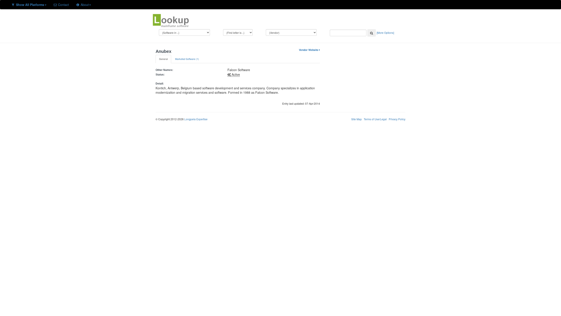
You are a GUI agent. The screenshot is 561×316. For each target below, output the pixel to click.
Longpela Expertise (196, 119)
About (84, 4)
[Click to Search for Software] (371, 33)
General (163, 59)
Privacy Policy (397, 119)
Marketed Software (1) (187, 59)
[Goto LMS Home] (170, 20)
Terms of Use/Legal (375, 119)
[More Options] (385, 32)
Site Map (356, 119)
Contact (63, 4)
